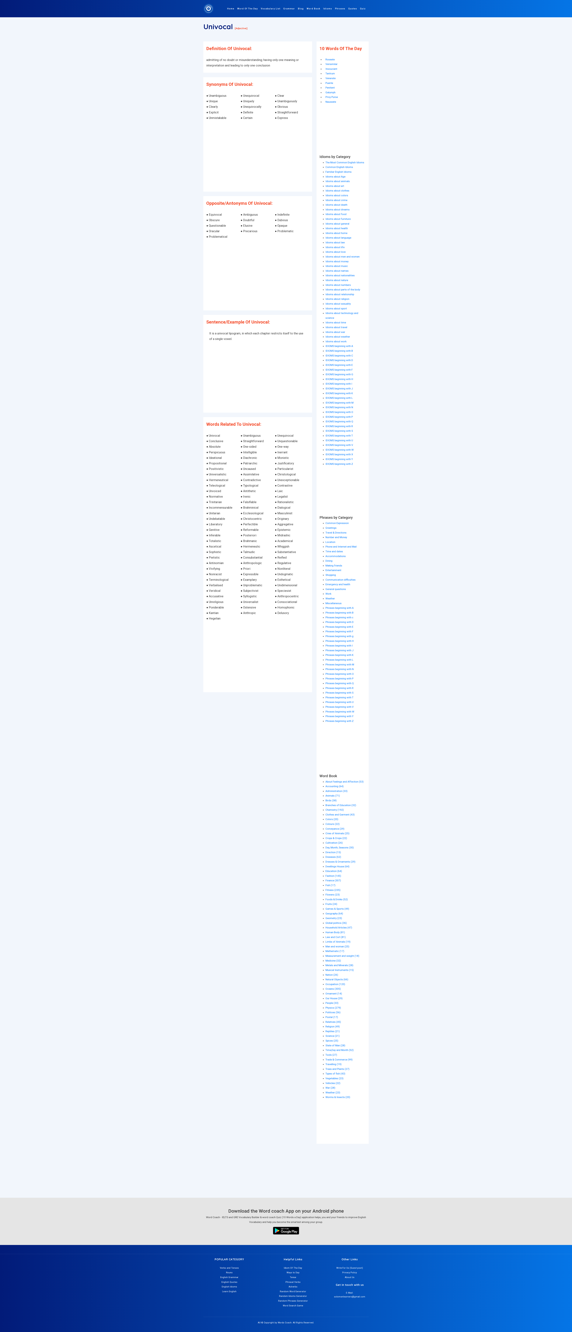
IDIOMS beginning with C (339, 355)
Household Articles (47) (338, 927)
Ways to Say (293, 1272)
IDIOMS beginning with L (339, 397)
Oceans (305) (333, 988)
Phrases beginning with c (339, 617)
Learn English (229, 1291)
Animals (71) (332, 795)
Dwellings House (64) (337, 866)
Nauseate (330, 101)
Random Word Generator (293, 1291)
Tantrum (330, 73)
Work (328, 593)
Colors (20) (331, 819)
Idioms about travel (336, 327)
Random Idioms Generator (293, 1296)
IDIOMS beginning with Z (339, 463)
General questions (335, 589)
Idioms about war (335, 332)
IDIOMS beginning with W (339, 449)
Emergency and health (337, 584)
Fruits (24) (331, 904)
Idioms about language (338, 237)
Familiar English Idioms (338, 171)
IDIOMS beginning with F (339, 369)
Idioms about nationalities (340, 275)
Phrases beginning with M (339, 664)
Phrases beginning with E (339, 626)
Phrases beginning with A (339, 607)
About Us (350, 1277)
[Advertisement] (257, 156)
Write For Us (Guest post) (349, 1268)
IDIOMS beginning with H (339, 379)
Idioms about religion (337, 298)
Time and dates (334, 551)
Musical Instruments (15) (339, 970)
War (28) (330, 1087)
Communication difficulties (340, 579)
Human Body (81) (335, 932)
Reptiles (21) (332, 1031)
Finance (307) (333, 880)
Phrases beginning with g (339, 636)
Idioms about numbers (338, 284)
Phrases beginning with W (339, 711)
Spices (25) (331, 1040)
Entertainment (333, 570)
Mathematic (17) (334, 951)
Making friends (333, 565)
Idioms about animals (337, 181)
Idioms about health (336, 228)
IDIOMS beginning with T (339, 435)
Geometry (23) (333, 918)
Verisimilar (331, 64)
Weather (330, 598)
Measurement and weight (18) (342, 955)
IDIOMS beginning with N (339, 407)
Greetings (330, 527)
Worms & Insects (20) (337, 1097)
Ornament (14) (333, 993)
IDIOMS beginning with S (339, 430)
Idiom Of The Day (293, 1268)
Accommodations (335, 556)
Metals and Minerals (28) (339, 965)
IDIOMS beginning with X (339, 454)
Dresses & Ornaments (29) (340, 861)
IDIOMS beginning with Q (339, 421)
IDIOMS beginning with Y (339, 459)
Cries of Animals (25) (337, 833)
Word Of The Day (247, 8)
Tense (293, 1277)
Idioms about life (335, 247)
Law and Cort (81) (335, 937)
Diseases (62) (333, 856)
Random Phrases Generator (293, 1301)
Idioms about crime (336, 200)
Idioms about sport (336, 308)
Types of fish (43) (335, 1073)
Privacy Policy (349, 1272)
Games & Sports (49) (337, 908)
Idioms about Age (335, 176)
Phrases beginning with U (339, 702)
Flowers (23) (332, 894)
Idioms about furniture (338, 218)
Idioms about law (335, 242)
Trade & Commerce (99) (339, 1059)
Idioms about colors (336, 195)
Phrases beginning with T (339, 697)
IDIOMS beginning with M (339, 402)
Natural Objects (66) (336, 979)
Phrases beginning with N (339, 669)
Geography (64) (334, 913)
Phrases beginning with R (339, 688)
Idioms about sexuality (338, 303)
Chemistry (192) (334, 809)
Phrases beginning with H (339, 640)
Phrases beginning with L (339, 659)
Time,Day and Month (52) (339, 1050)
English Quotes (229, 1282)
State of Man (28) (335, 1045)
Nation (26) (331, 974)
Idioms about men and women (342, 256)
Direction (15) (333, 852)
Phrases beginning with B (339, 612)
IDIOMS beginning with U (339, 440)
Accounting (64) (334, 786)
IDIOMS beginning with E (339, 364)
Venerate (330, 78)
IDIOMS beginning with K (339, 393)
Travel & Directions (335, 532)
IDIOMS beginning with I (338, 383)
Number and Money (336, 537)
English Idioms (229, 1287)
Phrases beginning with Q (339, 683)
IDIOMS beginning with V (339, 445)
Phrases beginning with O (339, 673)
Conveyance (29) (334, 828)
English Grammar (229, 1277)
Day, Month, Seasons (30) (339, 847)
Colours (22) (332, 823)
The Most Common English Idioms (344, 162)
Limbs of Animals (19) (337, 941)
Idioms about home (336, 233)
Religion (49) (332, 1026)
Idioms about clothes (337, 190)
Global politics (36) (336, 922)
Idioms (327, 8)
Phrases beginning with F (339, 631)
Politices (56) (333, 1012)
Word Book (313, 8)
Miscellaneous (333, 603)
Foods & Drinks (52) (336, 899)
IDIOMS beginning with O (339, 412)
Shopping (330, 574)
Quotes (352, 8)
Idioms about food (335, 214)
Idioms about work (335, 341)
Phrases (340, 8)
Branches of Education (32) (340, 805)
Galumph (330, 92)
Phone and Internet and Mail (341, 546)
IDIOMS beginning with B (339, 350)
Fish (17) (330, 885)
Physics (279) (333, 1007)
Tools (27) (331, 1054)
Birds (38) (331, 800)
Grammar (289, 8)
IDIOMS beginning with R (339, 426)
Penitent (330, 87)
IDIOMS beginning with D (339, 360)
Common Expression (337, 523)
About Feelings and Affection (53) (344, 781)
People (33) (331, 1002)
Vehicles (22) (332, 1083)
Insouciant (331, 68)
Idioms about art (334, 185)
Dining (328, 560)
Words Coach (285, 1322)
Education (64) (333, 871)
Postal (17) (331, 1017)
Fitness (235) (333, 889)
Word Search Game (293, 1305)
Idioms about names (337, 270)
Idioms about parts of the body (342, 289)
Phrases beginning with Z (339, 721)
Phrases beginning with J (339, 650)
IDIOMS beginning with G (339, 374)
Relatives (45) (333, 1021)
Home (230, 8)
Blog (301, 8)
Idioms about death (336, 204)
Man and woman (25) (337, 946)
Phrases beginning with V (339, 706)
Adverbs (293, 1287)
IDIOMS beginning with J (339, 388)
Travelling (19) (333, 1064)
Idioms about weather (337, 336)
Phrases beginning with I (339, 645)
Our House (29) (334, 998)
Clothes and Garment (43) (340, 814)
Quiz (363, 8)
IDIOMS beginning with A (339, 346)
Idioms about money (337, 261)
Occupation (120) (335, 984)
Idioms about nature (336, 280)
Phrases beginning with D (339, 622)
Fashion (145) (333, 875)
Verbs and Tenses (229, 1268)
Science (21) (332, 1035)
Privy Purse (331, 97)
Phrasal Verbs (293, 1282)
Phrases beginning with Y (339, 716)
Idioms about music (336, 266)
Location (330, 542)
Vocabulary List (270, 8)
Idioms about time (335, 322)
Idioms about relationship (339, 294)
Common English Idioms (339, 167)
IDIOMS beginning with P (339, 416)
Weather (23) (332, 1092)
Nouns (229, 1272)
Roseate (330, 59)
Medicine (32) (333, 960)
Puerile (329, 83)
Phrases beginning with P (339, 678)
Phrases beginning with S (339, 692)
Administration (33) (336, 791)
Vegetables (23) (334, 1078)
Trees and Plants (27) (337, 1068)
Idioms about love (335, 251)
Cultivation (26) (334, 842)
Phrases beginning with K (339, 654)
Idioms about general (337, 223)
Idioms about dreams (337, 209)
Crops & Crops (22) (336, 838)
